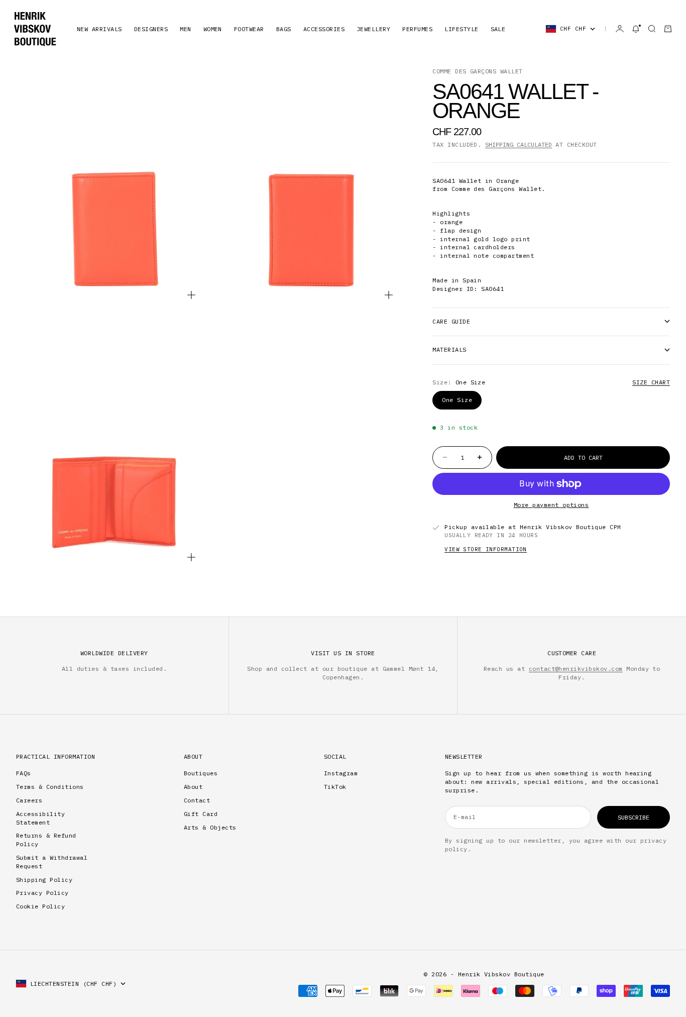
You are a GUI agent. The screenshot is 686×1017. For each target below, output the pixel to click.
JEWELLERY (373, 29)
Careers (29, 800)
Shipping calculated (518, 144)
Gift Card (200, 814)
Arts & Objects (210, 827)
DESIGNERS (151, 29)
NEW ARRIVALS (99, 29)
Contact (197, 800)
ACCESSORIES (324, 29)
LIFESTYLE (461, 29)
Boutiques (200, 773)
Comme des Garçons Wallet (477, 71)
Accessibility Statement (40, 818)
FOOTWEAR (249, 29)
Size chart (651, 382)
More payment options (551, 505)
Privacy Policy (42, 892)
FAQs (23, 773)
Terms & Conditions (50, 786)
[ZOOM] (191, 295)
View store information (485, 549)
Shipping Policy (44, 879)
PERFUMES (417, 29)
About (193, 786)
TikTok (335, 786)
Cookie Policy (40, 906)
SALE (498, 29)
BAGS (283, 29)
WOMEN (212, 29)
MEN (185, 29)
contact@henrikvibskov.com (576, 668)
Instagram (341, 773)
